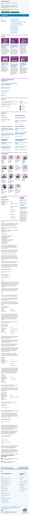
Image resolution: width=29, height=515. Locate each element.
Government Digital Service (5, 508)
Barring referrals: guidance (14, 29)
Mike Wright (24, 178)
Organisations (5, 17)
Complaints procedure (23, 202)
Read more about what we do (5, 106)
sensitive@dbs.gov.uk (13, 328)
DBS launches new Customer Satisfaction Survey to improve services (23, 65)
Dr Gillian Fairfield (2, 161)
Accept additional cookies (6, 12)
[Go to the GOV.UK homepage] (4, 15)
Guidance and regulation (23, 481)
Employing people (4, 491)
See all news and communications (5, 137)
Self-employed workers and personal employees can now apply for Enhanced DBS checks (14, 65)
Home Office (9, 104)
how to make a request (7, 459)
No (12, 467)
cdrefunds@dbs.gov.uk (4, 439)
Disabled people (3, 486)
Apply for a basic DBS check (14, 18)
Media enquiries (22, 205)
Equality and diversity (23, 204)
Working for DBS (22, 209)
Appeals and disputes (13, 32)
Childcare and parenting (5, 481)
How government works (23, 488)
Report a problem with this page (23, 467)
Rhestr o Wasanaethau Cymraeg (13, 507)
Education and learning (4, 490)
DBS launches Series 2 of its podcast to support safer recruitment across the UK (14, 46)
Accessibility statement (13, 506)
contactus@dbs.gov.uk (14, 361)
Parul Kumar (10, 169)
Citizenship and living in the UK (6, 483)
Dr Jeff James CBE (25, 169)
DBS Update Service (4, 117)
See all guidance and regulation (19, 124)
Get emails (4, 95)
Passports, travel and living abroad (6, 498)
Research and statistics (23, 482)
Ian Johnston (3, 178)
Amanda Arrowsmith (24, 161)
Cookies (7, 506)
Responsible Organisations (5, 87)
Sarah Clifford (10, 189)
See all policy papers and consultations (6, 150)
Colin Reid (16, 165)
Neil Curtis (17, 189)
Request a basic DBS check (5, 119)
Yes (9, 467)
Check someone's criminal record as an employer (18, 21)
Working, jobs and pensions (5, 502)
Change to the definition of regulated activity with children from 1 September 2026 (5, 46)
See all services (3, 121)
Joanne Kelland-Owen (3, 190)
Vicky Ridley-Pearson (10, 179)
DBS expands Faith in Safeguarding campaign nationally (5, 64)
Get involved (22, 490)
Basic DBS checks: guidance (14, 20)
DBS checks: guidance (14, 26)
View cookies (22, 12)
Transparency (22, 487)
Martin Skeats (17, 178)
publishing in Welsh (23, 216)
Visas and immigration (4, 500)
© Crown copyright (25, 512)
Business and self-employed (5, 479)
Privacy (4, 506)
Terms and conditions (4, 507)
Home (2, 17)
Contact (19, 506)
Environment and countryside (5, 493)
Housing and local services (5, 495)
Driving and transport (4, 488)
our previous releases (8, 461)
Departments (22, 477)
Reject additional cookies (15, 12)
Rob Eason (2, 169)
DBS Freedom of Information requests (21, 146)
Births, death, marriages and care (6, 478)
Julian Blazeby (17, 160)
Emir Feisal (10, 160)
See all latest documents (4, 93)
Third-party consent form (5, 90)
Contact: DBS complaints (5, 407)
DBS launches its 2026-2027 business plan (23, 45)
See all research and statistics (19, 136)
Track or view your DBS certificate (15, 23)
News (21, 479)
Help (2, 506)
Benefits (2, 476)
